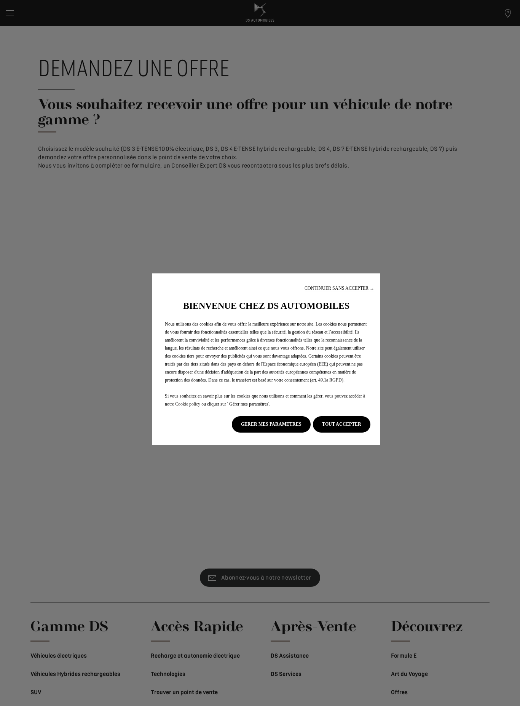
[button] (339, 288)
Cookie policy (187, 404)
